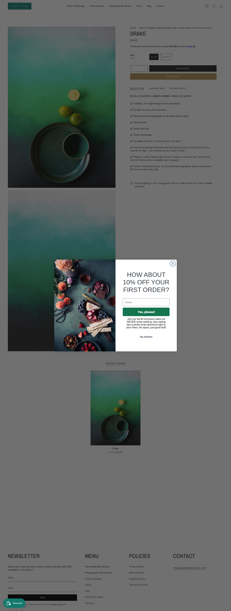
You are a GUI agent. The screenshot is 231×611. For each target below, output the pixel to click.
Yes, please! (146, 312)
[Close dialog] (173, 263)
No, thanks (146, 337)
